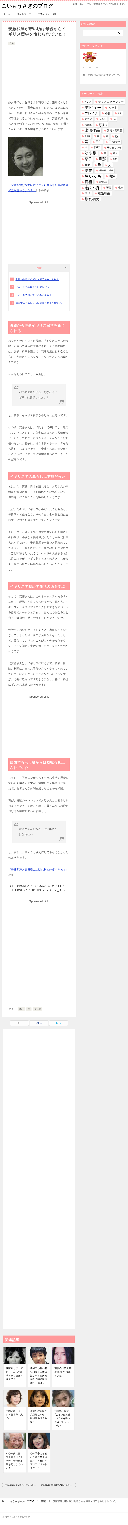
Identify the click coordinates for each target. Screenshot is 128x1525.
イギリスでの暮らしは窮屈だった (34, 287)
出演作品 (92, 130)
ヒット (112, 107)
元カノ (88, 119)
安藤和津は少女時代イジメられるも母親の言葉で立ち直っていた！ (22, 1485)
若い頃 (37, 1009)
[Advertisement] (39, 71)
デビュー (93, 107)
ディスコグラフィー (111, 101)
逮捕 (120, 187)
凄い (21, 1009)
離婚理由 (104, 193)
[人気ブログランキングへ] (90, 59)
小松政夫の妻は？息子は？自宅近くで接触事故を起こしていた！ (14, 1460)
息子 (88, 159)
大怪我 (87, 136)
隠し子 (88, 193)
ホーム (6, 14)
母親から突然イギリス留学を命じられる (37, 279)
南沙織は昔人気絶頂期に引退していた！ (62, 1372)
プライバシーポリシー (49, 14)
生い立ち (93, 176)
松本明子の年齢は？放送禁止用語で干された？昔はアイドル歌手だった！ (38, 1460)
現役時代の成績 (106, 170)
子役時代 (114, 142)
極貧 (115, 159)
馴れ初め (92, 199)
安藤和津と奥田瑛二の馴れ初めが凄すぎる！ (58, 1485)
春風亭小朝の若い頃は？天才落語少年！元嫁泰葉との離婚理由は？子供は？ (38, 1375)
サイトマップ (24, 14)
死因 (88, 165)
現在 (88, 170)
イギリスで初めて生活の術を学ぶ (34, 295)
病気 (112, 176)
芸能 (12, 43)
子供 (99, 142)
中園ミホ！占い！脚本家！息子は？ (14, 1414)
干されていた (114, 147)
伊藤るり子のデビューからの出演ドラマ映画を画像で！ (14, 1373)
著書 (108, 187)
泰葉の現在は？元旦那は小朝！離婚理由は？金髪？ (38, 1416)
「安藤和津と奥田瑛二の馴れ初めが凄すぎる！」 (38, 869)
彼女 (115, 153)
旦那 (102, 159)
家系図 (97, 147)
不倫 (108, 113)
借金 (119, 113)
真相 (88, 182)
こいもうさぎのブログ (27, 6)
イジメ (88, 102)
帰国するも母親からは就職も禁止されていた (40, 303)
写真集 (88, 124)
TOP (20, 1501)
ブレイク (91, 113)
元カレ (102, 119)
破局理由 (103, 182)
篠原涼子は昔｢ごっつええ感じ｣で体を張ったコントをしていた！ (62, 1418)
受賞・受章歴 (114, 130)
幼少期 (91, 153)
